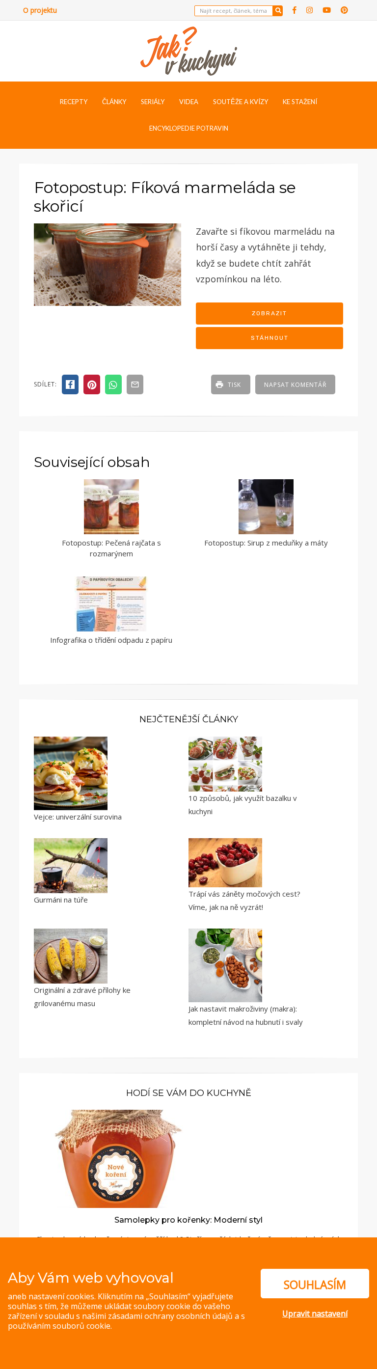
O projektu (40, 10)
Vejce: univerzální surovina (78, 816)
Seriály (152, 102)
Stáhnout (270, 337)
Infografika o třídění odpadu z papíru (111, 640)
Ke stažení (300, 102)
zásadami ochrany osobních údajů (170, 1316)
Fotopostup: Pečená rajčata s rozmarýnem (111, 548)
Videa (188, 102)
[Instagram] (309, 10)
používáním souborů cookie (59, 1325)
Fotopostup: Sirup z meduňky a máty (266, 543)
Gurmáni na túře (61, 899)
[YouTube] (327, 10)
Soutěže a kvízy (240, 102)
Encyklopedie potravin (188, 128)
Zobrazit (269, 313)
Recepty (73, 102)
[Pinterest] (344, 10)
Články (114, 102)
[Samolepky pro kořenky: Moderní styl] (116, 1158)
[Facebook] (294, 10)
